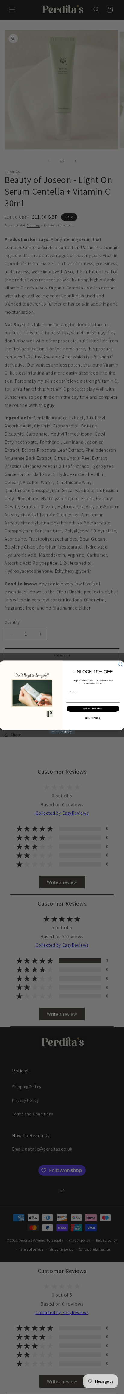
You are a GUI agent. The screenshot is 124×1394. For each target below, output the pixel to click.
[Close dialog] (120, 664)
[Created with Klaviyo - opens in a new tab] (62, 732)
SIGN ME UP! (93, 708)
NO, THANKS (93, 718)
